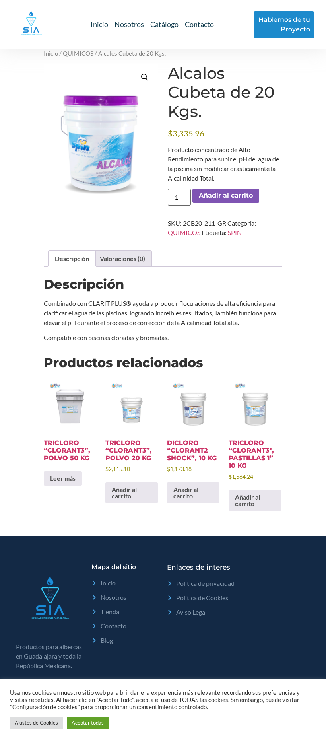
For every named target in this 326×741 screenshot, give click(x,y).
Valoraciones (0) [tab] (122, 258)
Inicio (99, 24)
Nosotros (129, 24)
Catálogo (164, 24)
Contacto (199, 24)
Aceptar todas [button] (88, 723)
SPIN (235, 232)
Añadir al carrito (226, 195)
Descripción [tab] (72, 258)
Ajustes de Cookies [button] (36, 723)
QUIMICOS (78, 53)
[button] (145, 77)
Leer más (63, 478)
